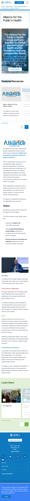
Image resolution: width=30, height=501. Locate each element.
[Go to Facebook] (3, 456)
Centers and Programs (20, 6)
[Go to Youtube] (3, 459)
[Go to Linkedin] (25, 456)
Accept (6, 496)
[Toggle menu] (27, 2)
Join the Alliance (15, 69)
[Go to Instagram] (17, 456)
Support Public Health (15, 440)
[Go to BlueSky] (10, 456)
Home (3, 6)
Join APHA (19, 2)
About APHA (9, 6)
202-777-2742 (15, 451)
